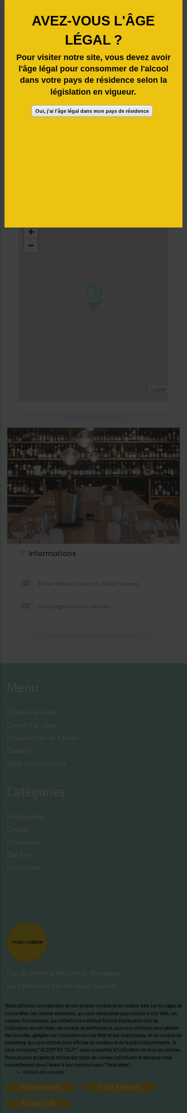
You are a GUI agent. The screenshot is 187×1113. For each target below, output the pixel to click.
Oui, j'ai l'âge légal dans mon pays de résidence (92, 111)
